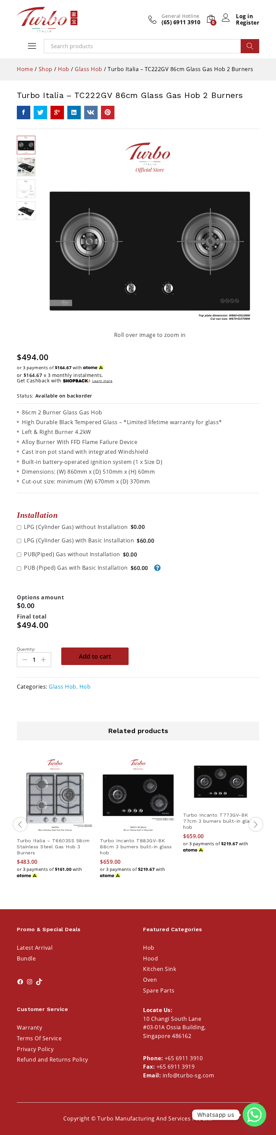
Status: (25, 395)
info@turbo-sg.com (188, 1075)
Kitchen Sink (159, 969)
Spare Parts (159, 990)
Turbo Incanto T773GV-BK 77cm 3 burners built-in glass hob (219, 821)
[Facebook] (20, 981)
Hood (150, 958)
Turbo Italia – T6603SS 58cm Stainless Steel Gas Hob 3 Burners (53, 846)
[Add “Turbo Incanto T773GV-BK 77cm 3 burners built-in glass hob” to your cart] (221, 804)
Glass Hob (62, 686)
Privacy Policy (35, 1049)
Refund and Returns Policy (52, 1059)
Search (250, 46)
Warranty (29, 1027)
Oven (150, 979)
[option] (55, 823)
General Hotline (181, 16)
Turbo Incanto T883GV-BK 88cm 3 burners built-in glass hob (136, 846)
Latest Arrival (35, 947)
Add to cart (95, 656)
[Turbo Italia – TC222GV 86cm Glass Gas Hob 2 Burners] (23, 112)
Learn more (102, 381)
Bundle (26, 958)
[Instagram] (29, 981)
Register (247, 23)
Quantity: (26, 649)
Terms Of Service (39, 1038)
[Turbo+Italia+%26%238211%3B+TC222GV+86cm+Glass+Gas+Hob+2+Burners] (40, 112)
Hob (85, 686)
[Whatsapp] (254, 1115)
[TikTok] (39, 981)
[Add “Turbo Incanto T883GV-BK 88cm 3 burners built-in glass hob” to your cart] (138, 829)
